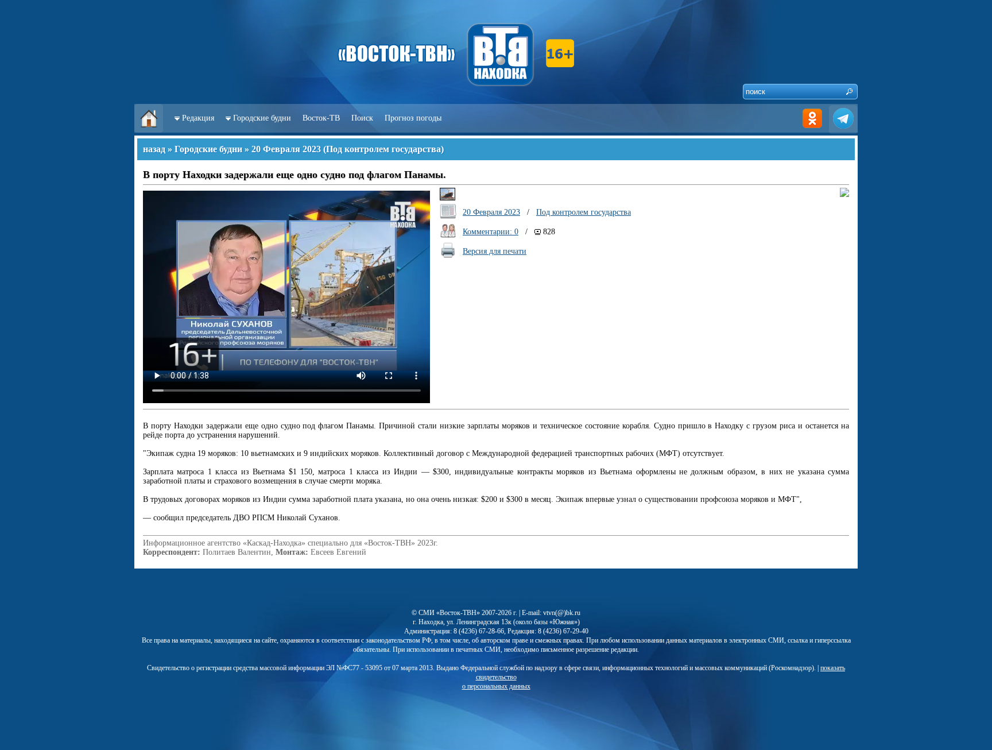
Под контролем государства (383, 149)
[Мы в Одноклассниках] (812, 130)
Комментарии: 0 (490, 231)
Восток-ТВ (321, 118)
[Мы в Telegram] (843, 130)
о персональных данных (496, 686)
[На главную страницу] (148, 130)
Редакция (198, 118)
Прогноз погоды (413, 118)
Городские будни (262, 118)
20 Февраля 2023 (286, 149)
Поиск (362, 118)
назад (154, 149)
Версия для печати (494, 251)
